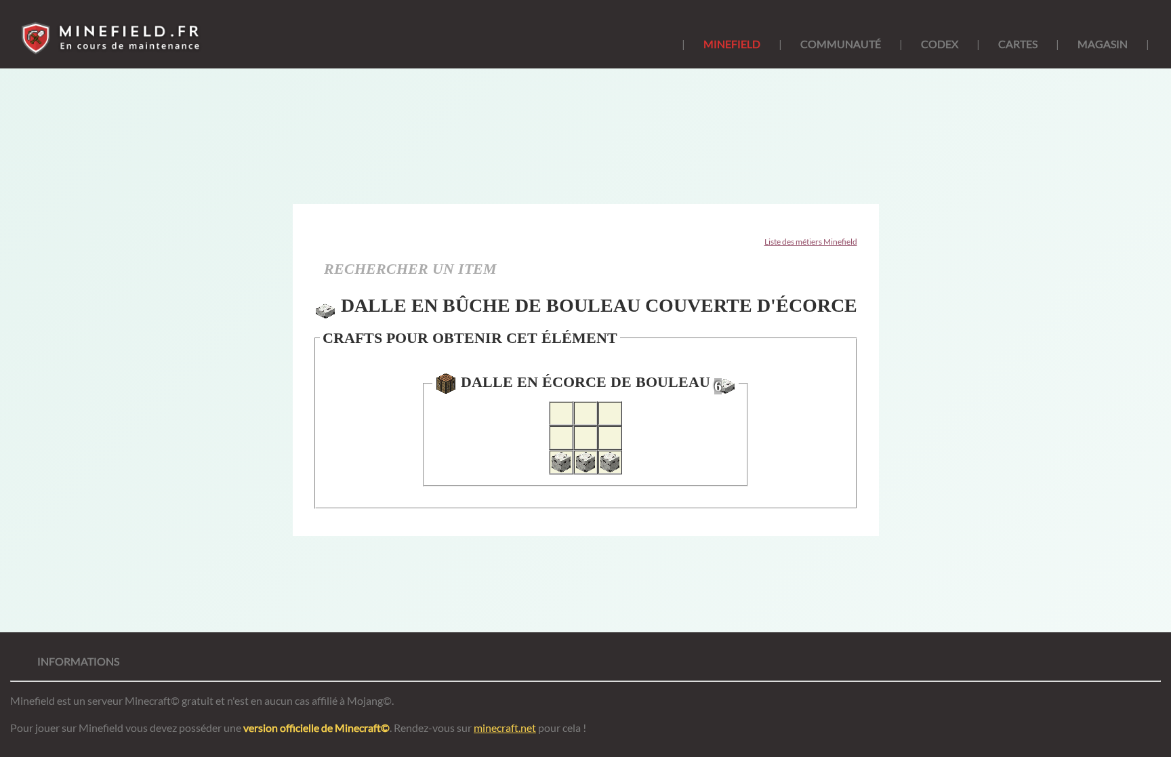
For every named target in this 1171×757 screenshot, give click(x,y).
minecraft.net (505, 727)
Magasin (1102, 43)
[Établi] (446, 383)
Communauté (840, 43)
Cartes (1018, 43)
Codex (939, 43)
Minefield (731, 43)
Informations (78, 661)
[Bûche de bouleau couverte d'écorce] (561, 462)
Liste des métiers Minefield (810, 242)
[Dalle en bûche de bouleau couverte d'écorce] (325, 308)
